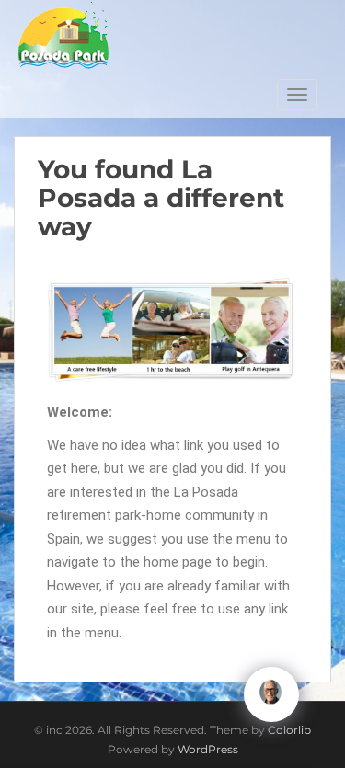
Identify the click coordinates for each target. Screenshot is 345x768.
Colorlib (289, 730)
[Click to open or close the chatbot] (271, 694)
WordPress (208, 749)
